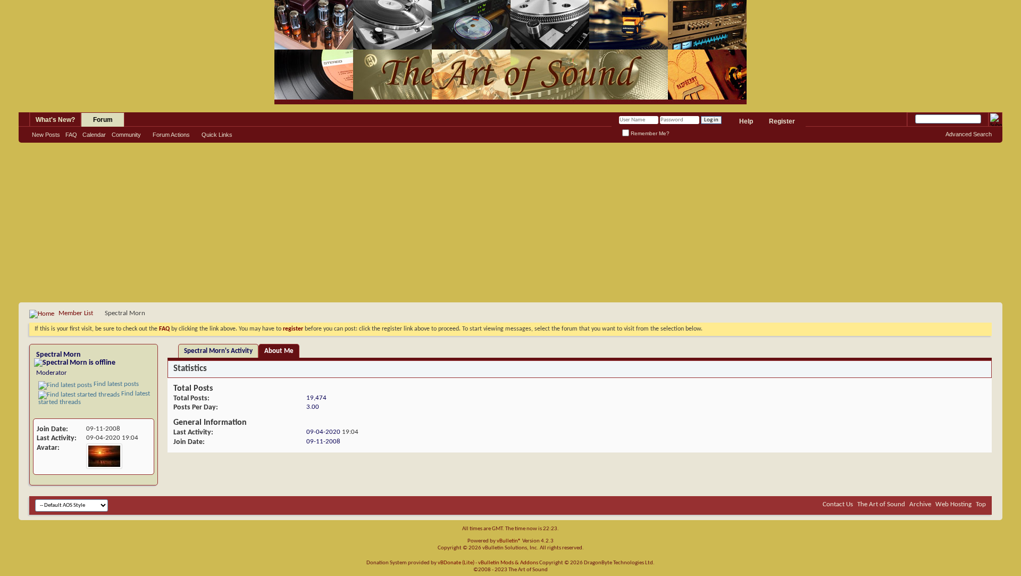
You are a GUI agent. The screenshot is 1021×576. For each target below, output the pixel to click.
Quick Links (217, 134)
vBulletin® (509, 541)
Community (126, 134)
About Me (279, 351)
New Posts (46, 134)
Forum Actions (171, 134)
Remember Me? (649, 133)
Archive (920, 504)
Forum (103, 120)
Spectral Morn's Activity (218, 351)
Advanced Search (968, 134)
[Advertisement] (510, 222)
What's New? (55, 120)
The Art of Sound (881, 504)
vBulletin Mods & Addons (508, 563)
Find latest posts (115, 384)
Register (782, 121)
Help (746, 121)
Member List (75, 313)
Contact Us (838, 504)
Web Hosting (953, 504)
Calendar (94, 134)
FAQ (71, 134)
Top (981, 504)
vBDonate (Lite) (456, 563)
